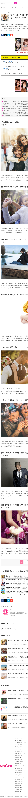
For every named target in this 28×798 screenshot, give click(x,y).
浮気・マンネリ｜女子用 (20, 753)
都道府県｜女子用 (18, 759)
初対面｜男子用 (18, 772)
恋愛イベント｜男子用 (19, 777)
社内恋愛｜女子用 (18, 763)
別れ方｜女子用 (18, 755)
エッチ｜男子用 (18, 768)
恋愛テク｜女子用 (18, 749)
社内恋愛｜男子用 (18, 791)
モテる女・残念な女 (19, 761)
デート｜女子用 (18, 751)
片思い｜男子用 (17, 7)
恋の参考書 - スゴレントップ (7, 7)
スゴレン (12, 610)
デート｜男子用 (18, 779)
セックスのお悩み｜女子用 (20, 742)
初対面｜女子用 (18, 746)
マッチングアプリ (18, 740)
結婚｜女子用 (18, 757)
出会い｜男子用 (18, 770)
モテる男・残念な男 (19, 789)
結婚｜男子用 (18, 785)
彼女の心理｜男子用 (19, 781)
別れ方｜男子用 (18, 783)
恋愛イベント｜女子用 (19, 765)
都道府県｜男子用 (18, 787)
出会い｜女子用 (18, 744)
